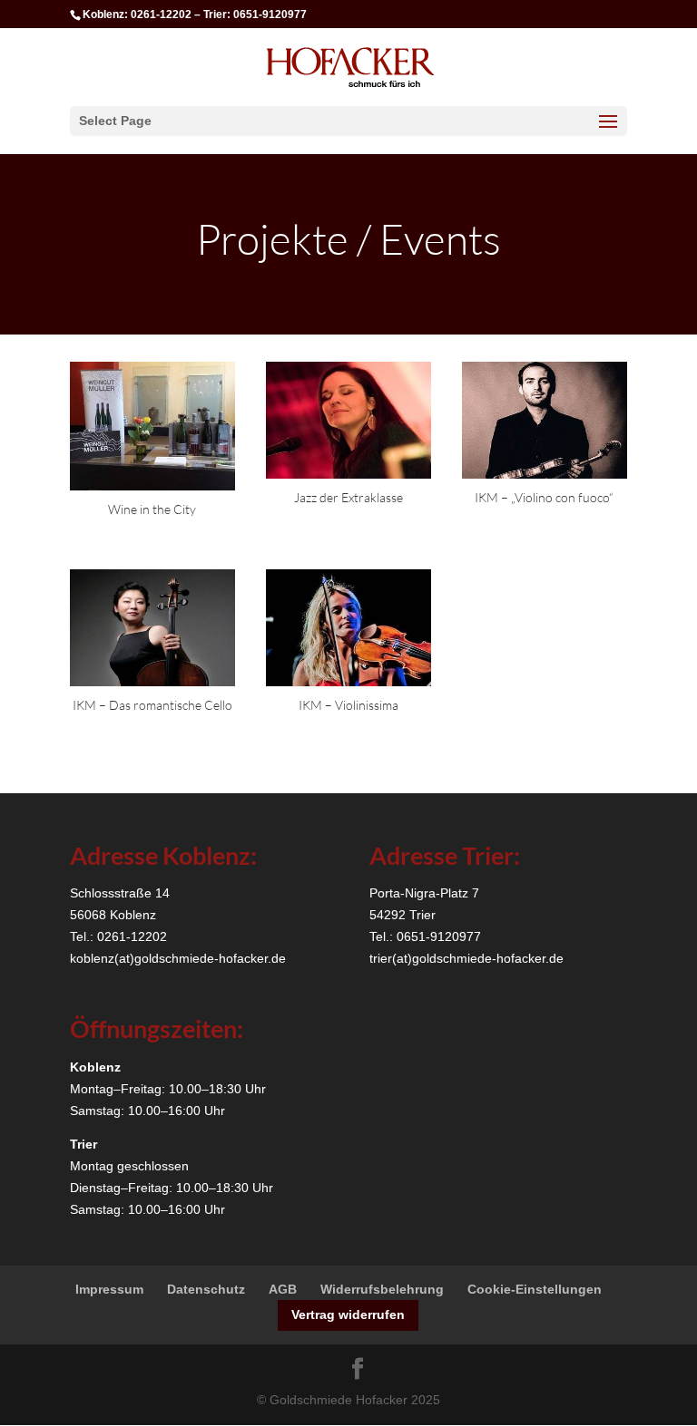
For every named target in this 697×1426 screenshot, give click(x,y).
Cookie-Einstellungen (534, 1289)
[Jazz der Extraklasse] (348, 420)
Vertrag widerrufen (348, 1314)
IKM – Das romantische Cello (152, 705)
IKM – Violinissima (348, 705)
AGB (283, 1289)
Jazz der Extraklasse (348, 497)
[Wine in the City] (152, 426)
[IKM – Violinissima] (348, 627)
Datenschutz (206, 1289)
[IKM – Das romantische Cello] (152, 627)
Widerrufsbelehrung (382, 1289)
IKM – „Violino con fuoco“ (544, 497)
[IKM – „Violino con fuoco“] (544, 420)
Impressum (109, 1289)
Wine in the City (152, 509)
